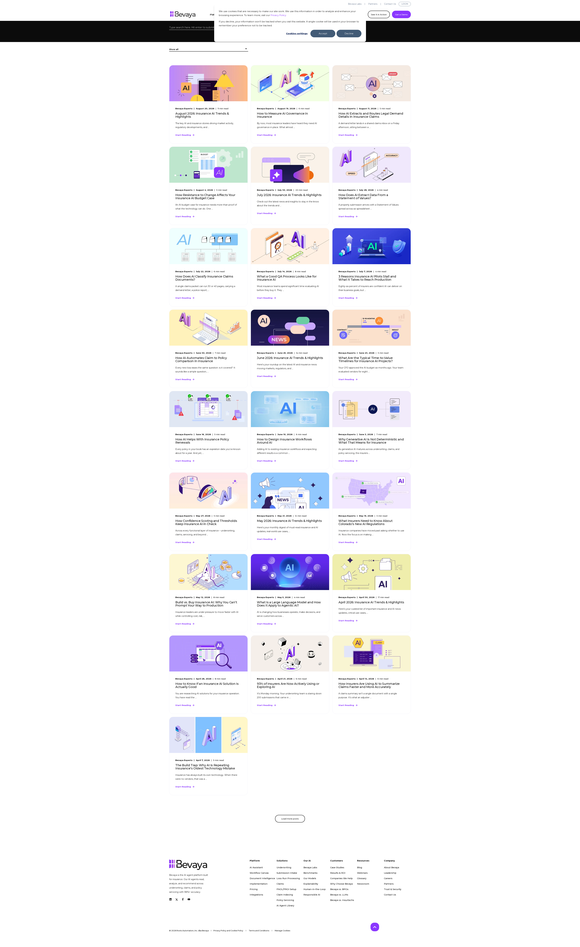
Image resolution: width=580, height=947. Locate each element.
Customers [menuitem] (336, 861)
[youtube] (188, 899)
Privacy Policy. (278, 15)
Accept (323, 33)
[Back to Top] (375, 927)
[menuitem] (354, 4)
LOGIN (404, 4)
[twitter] (177, 899)
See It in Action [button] (379, 14)
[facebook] (183, 899)
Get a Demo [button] (401, 14)
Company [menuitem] (389, 861)
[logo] (188, 864)
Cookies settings (297, 33)
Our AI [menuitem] (307, 861)
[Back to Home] (182, 14)
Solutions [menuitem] (282, 861)
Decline (349, 33)
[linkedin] (171, 899)
